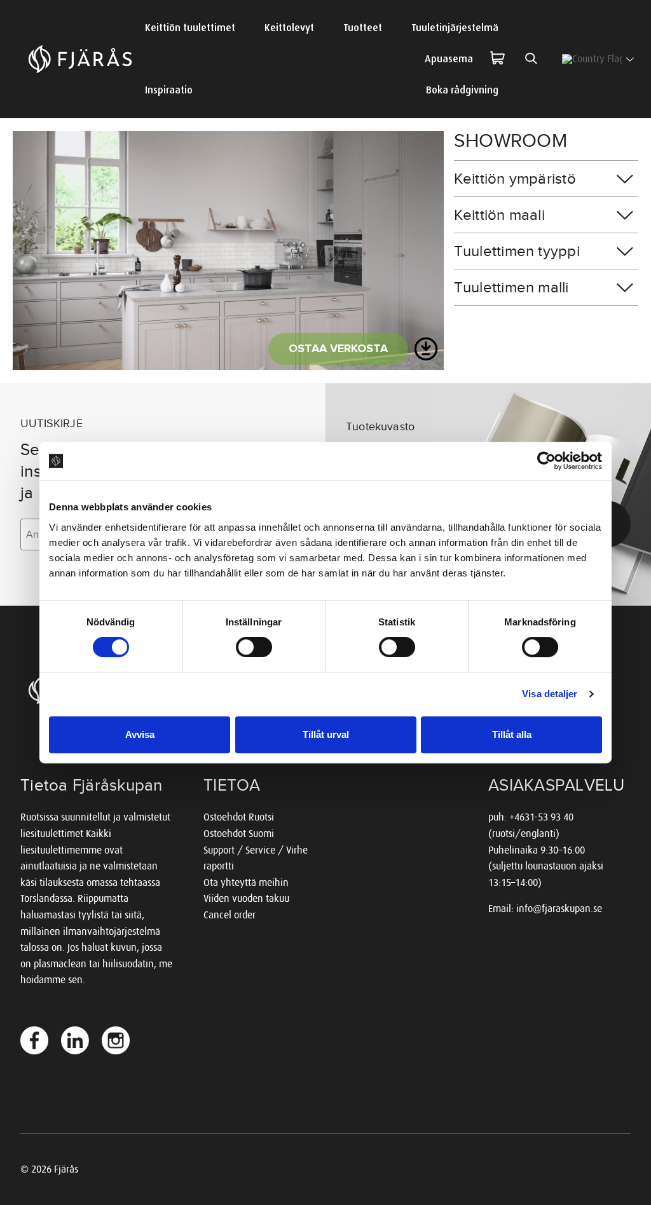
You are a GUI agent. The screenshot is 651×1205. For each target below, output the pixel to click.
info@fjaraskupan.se (559, 908)
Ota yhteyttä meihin (246, 882)
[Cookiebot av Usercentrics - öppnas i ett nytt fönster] (546, 460)
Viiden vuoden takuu (246, 898)
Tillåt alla (511, 734)
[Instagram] (116, 1040)
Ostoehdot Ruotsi (238, 817)
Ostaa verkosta (338, 349)
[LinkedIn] (75, 1040)
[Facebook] (34, 1040)
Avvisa (139, 734)
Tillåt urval (326, 734)
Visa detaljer (549, 693)
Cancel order (229, 915)
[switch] (254, 647)
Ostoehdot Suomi (238, 833)
